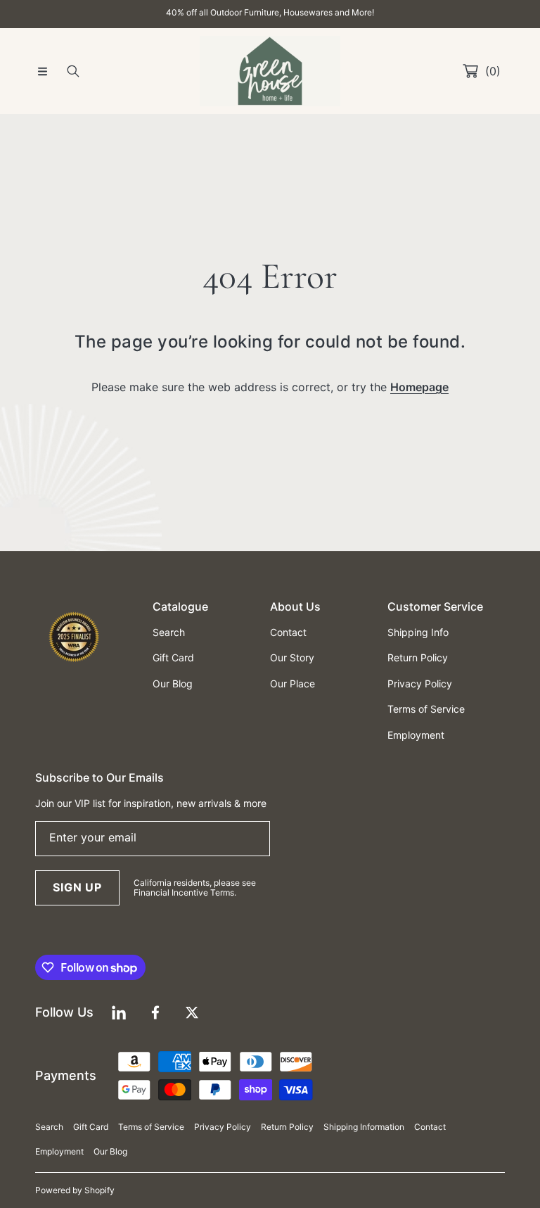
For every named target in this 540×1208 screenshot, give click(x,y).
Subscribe (270, 725)
